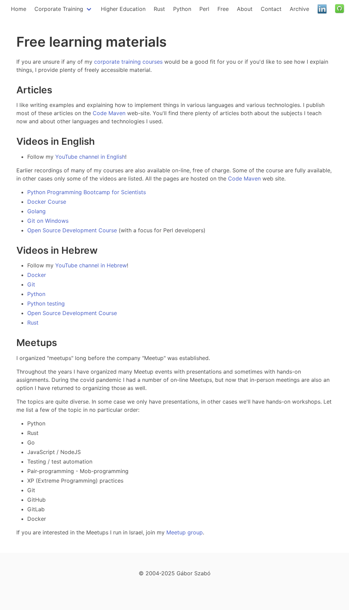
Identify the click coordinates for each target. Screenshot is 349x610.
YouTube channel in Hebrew (91, 265)
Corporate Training (58, 8)
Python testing (46, 303)
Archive (299, 8)
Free (223, 8)
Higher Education (123, 8)
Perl (204, 8)
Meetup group (184, 532)
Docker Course (46, 201)
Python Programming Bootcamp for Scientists (86, 192)
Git (31, 284)
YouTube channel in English (90, 156)
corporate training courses (128, 61)
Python (182, 8)
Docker (36, 274)
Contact (271, 8)
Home (18, 8)
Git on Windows (48, 220)
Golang (36, 211)
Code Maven (109, 113)
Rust (159, 8)
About (245, 8)
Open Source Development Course (72, 230)
